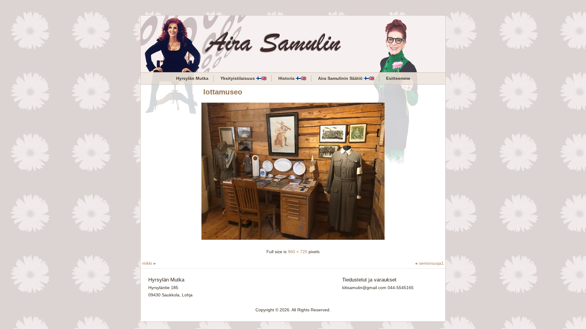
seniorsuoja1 (431, 263)
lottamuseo (222, 92)
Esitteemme (398, 78)
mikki (147, 263)
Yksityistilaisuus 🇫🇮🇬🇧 (243, 78)
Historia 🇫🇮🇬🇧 (292, 78)
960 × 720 (297, 251)
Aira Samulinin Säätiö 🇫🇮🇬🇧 (346, 78)
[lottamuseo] (293, 240)
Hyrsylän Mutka (192, 78)
